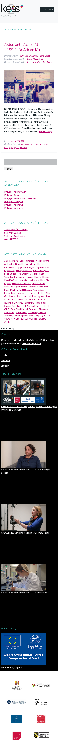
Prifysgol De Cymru (13, 208)
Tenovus (33, 309)
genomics (44, 144)
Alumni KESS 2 (17, 141)
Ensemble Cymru (41, 270)
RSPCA (41, 299)
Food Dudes (10, 274)
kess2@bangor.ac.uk (31, 343)
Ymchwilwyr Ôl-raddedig (15, 229)
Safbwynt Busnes (12, 233)
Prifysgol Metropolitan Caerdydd (20, 198)
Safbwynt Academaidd (14, 236)
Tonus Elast (21, 312)
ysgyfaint (15, 147)
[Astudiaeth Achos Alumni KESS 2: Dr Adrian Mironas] (29, 105)
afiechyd (35, 144)
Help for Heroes (42, 277)
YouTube (5, 360)
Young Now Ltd (11, 319)
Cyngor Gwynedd (35, 267)
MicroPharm (10, 293)
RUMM (7, 302)
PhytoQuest (38, 296)
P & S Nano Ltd (24, 296)
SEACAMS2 (17, 302)
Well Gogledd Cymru (24, 315)
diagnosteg (25, 144)
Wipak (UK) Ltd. (43, 315)
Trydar (4, 355)
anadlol (23, 147)
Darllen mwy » (45, 131)
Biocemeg (31, 62)
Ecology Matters (24, 270)
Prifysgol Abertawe (13, 204)
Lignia (40, 286)
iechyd (7, 147)
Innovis (32, 286)
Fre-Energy (23, 274)
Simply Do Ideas (32, 302)
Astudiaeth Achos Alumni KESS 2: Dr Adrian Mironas (26, 47)
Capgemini (21, 267)
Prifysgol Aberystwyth (34, 59)
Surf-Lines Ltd (19, 306)
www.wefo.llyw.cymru (11, 667)
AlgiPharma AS (11, 261)
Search (9, 168)
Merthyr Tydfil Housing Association (27, 290)
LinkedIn (5, 365)
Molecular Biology (44, 62)
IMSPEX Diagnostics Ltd (15, 286)
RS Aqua (32, 299)
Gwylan (29, 277)
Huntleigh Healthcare (29, 280)
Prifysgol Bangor (12, 195)
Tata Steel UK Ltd (19, 309)
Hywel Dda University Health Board (34, 55)
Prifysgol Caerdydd (13, 201)
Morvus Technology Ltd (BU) (31, 293)
